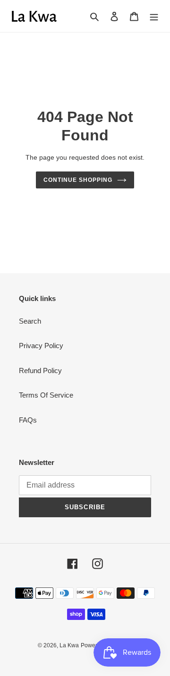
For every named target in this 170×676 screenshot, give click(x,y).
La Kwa (69, 645)
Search (30, 321)
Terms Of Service (46, 395)
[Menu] (154, 16)
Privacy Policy (41, 346)
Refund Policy (40, 371)
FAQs (28, 420)
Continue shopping (77, 180)
